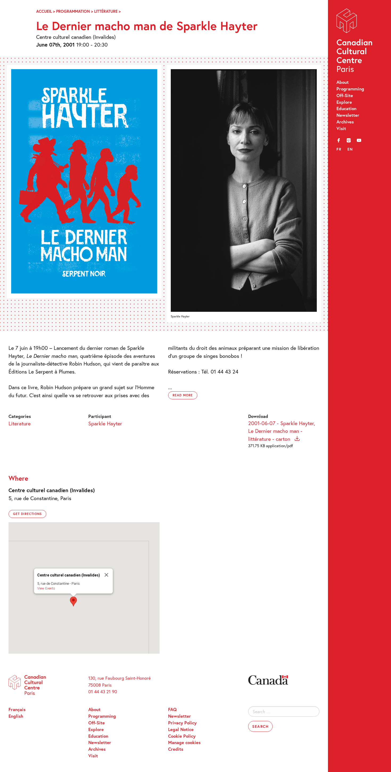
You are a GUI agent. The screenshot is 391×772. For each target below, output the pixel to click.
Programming (350, 89)
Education (346, 108)
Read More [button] (183, 395)
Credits (175, 749)
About (342, 82)
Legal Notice (181, 729)
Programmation (73, 11)
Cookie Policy (182, 736)
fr (339, 149)
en (350, 149)
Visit (341, 128)
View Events (46, 588)
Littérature (106, 11)
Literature (20, 423)
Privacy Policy (182, 723)
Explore (344, 102)
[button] (73, 601)
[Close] (106, 574)
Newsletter (347, 115)
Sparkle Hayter (105, 423)
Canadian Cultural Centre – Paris (354, 42)
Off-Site (344, 95)
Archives (345, 122)
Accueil (44, 11)
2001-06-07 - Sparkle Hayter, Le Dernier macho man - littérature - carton (281, 431)
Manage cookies (184, 742)
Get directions (27, 514)
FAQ (172, 709)
